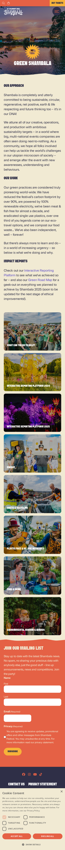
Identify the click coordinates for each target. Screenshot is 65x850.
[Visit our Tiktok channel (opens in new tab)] (40, 774)
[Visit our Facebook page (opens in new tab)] (23, 774)
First (6, 683)
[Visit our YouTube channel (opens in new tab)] (35, 774)
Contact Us (16, 784)
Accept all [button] (17, 836)
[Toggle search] (3, 3)
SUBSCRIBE (13, 751)
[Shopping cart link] (8, 3)
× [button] (61, 791)
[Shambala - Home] (13, 12)
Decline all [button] (47, 836)
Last (6, 696)
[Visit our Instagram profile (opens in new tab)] (29, 774)
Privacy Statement (42, 784)
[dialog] (32, 819)
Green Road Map (40, 280)
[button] (32, 844)
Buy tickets (57, 3)
